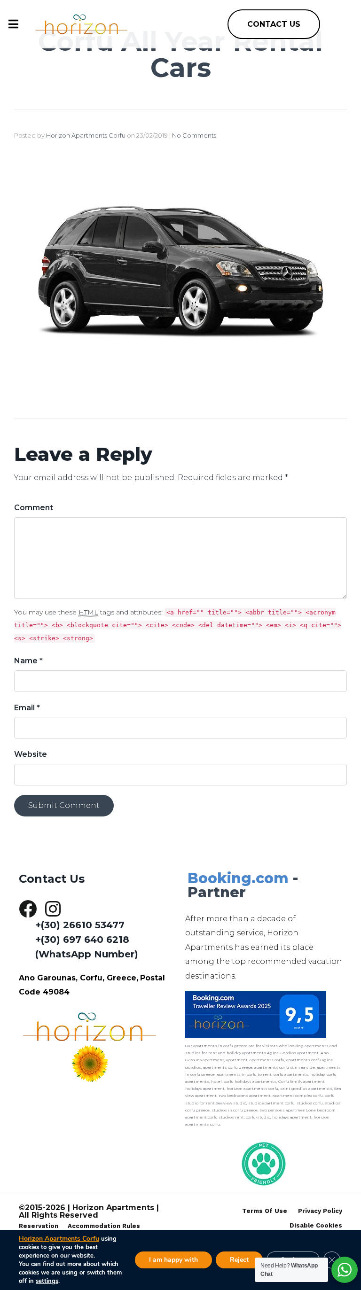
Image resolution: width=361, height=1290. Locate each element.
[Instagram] (53, 909)
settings (47, 1281)
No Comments (194, 135)
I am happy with (173, 1259)
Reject (239, 1259)
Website (30, 754)
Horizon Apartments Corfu (86, 135)
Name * (28, 660)
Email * (27, 707)
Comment (33, 507)
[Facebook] (28, 909)
